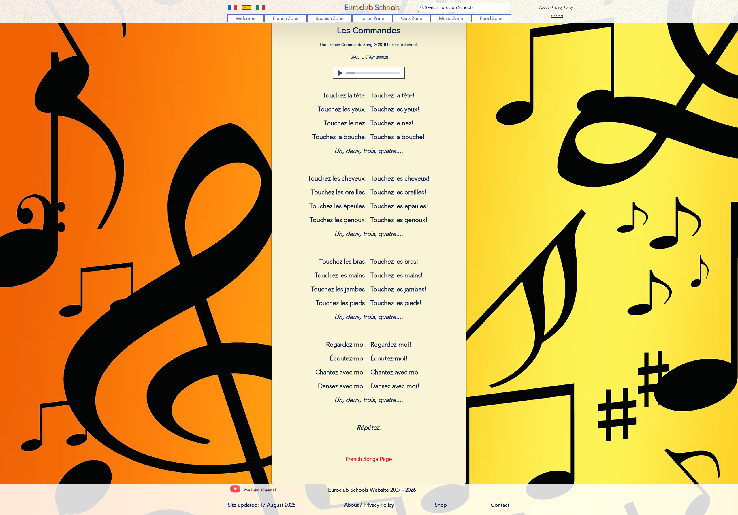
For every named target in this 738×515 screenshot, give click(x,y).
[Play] (340, 73)
